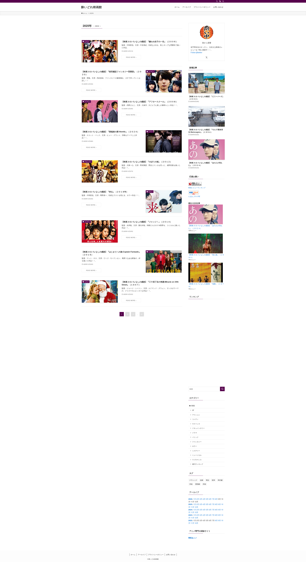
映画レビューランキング (196, 188)
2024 (190, 509)
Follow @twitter (196, 52)
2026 (190, 499)
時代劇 (220, 480)
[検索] (223, 1)
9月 (219, 504)
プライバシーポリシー (156, 554)
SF (193, 410)
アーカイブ (142, 554)
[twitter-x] (217, 1)
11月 (192, 507)
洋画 (190, 484)
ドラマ (194, 433)
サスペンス (196, 424)
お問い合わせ (170, 554)
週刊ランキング (197, 464)
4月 (204, 499)
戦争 (213, 480)
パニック (195, 437)
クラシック (193, 480)
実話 (207, 480)
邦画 (204, 484)
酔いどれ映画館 (91, 7)
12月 (196, 507)
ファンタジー (197, 442)
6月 (210, 499)
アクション (196, 415)
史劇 (201, 480)
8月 (216, 499)
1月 (194, 499)
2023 (190, 515)
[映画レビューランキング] (195, 185)
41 (142, 314)
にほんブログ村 (194, 196)
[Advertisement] (206, 367)
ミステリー (196, 451)
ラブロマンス (197, 460)
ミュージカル (197, 455)
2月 (197, 499)
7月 (213, 499)
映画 (193, 405)
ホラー (194, 446)
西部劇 (197, 484)
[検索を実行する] (222, 389)
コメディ (195, 419)
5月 (207, 499)
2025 (190, 504)
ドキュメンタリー (198, 428)
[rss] (220, 1)
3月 (200, 499)
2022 (190, 520)
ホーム (133, 554)
